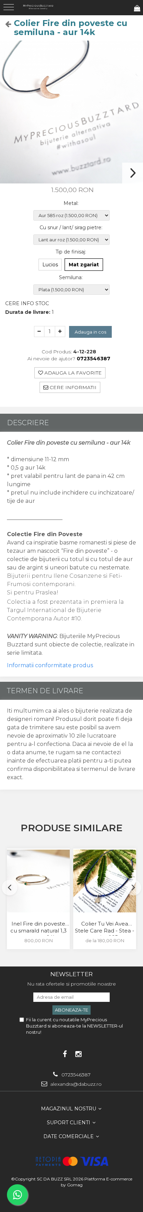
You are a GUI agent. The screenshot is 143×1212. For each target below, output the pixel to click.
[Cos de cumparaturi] (137, 8)
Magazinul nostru (69, 1109)
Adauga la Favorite (72, 373)
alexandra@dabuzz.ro (75, 1084)
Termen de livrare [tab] (45, 691)
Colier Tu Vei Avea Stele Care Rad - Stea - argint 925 (104, 928)
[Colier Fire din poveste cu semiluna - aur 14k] (71, 112)
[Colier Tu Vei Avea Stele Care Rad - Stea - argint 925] (104, 881)
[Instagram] (78, 1054)
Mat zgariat (84, 264)
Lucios (50, 264)
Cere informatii (72, 387)
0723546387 (75, 1075)
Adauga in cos (90, 332)
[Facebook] (65, 1054)
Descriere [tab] (28, 423)
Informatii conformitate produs (50, 665)
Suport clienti (69, 1122)
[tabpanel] (71, 112)
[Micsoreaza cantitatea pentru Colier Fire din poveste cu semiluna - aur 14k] (39, 331)
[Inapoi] (5, 24)
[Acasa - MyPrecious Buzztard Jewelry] (38, 6)
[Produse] (9, 9)
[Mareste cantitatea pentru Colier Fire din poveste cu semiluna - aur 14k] (60, 331)
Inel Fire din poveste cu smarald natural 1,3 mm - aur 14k (38, 928)
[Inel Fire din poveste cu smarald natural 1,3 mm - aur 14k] (38, 881)
